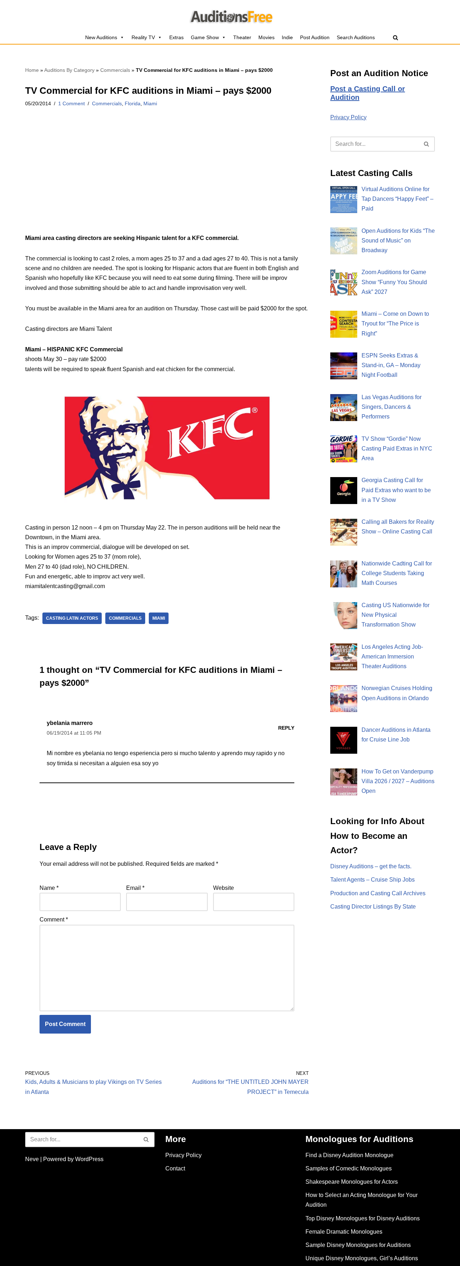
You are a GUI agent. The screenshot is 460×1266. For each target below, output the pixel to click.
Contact (175, 1168)
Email (135, 888)
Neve (32, 1159)
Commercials (115, 70)
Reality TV (143, 37)
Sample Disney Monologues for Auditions (358, 1245)
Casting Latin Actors (72, 618)
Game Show (205, 37)
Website (223, 888)
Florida (133, 103)
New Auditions (101, 37)
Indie (287, 37)
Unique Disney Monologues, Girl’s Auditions (361, 1258)
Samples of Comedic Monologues (348, 1168)
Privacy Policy (348, 117)
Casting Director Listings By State (373, 907)
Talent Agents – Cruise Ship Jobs (372, 880)
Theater (242, 37)
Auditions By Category (69, 70)
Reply (286, 728)
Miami (150, 103)
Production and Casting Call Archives (378, 893)
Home (32, 70)
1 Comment (71, 103)
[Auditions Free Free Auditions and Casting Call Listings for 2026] (230, 15)
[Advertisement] (167, 180)
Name (49, 888)
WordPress (89, 1159)
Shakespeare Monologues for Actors (351, 1182)
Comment (54, 919)
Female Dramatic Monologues (343, 1232)
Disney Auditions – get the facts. (370, 866)
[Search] (395, 37)
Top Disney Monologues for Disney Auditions (362, 1218)
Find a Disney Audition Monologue (349, 1155)
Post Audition (315, 37)
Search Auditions (356, 37)
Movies (266, 37)
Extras (176, 37)
